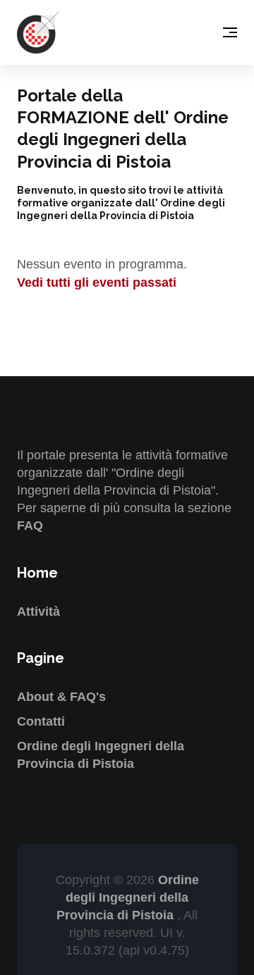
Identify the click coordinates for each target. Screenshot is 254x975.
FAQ (30, 525)
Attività (38, 611)
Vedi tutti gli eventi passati (96, 282)
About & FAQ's (61, 697)
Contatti (41, 721)
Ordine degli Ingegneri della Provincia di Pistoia (127, 897)
